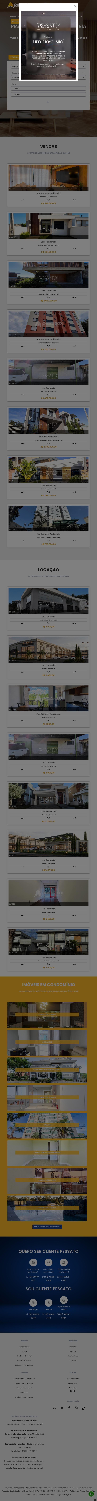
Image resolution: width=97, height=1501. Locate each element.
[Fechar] (75, 6)
